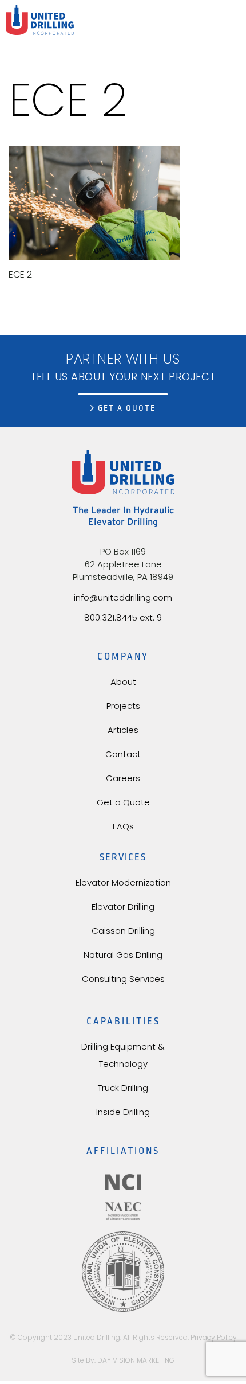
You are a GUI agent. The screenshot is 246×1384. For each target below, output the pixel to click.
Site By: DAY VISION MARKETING (123, 1360)
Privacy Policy (214, 1337)
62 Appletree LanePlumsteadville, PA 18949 (123, 570)
